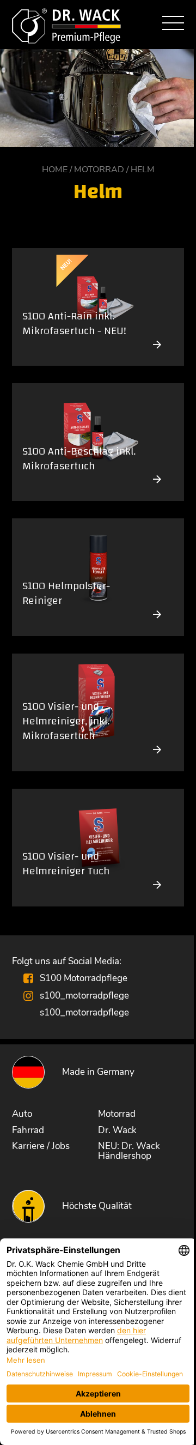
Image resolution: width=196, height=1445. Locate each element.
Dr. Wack (117, 1129)
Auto (22, 1113)
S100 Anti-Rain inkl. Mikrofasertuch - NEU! (74, 325)
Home (55, 170)
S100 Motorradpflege (83, 977)
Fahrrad (28, 1129)
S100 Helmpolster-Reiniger (66, 594)
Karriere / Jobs (41, 1145)
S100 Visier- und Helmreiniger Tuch (65, 865)
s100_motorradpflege (84, 995)
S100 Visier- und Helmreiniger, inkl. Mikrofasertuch (65, 722)
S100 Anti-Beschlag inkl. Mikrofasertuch (79, 460)
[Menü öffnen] (173, 24)
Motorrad (99, 170)
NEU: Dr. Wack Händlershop (129, 1150)
